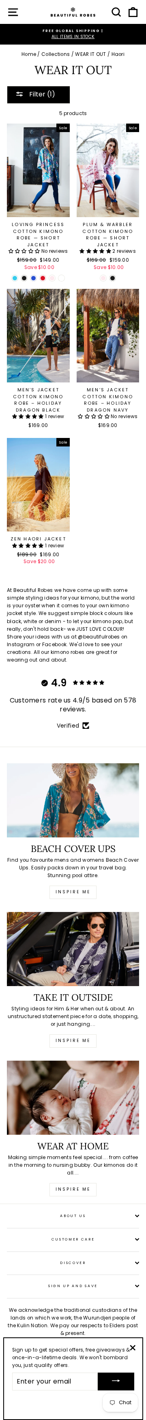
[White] (61, 278)
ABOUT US (73, 1215)
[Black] (24, 278)
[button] (24, 251)
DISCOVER (73, 1262)
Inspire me (73, 892)
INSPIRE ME (73, 1189)
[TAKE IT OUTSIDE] (73, 949)
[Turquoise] (15, 278)
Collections (55, 54)
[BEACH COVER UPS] (73, 800)
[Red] (43, 278)
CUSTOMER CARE (73, 1239)
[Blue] (33, 278)
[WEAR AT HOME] (73, 1098)
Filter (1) (41, 94)
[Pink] (52, 278)
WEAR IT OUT (90, 54)
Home (28, 54)
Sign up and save (73, 1285)
